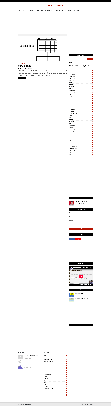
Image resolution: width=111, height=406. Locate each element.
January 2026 (81, 72)
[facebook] (91, 1)
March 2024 (81, 98)
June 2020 (81, 154)
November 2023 (81, 107)
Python (83, 62)
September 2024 (81, 90)
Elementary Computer (74, 65)
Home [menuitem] (20, 10)
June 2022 (81, 117)
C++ (55, 357)
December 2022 (81, 113)
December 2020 (81, 146)
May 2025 (81, 84)
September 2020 (81, 148)
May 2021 (81, 138)
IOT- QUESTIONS (55, 374)
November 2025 (81, 76)
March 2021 (81, 142)
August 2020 (81, 150)
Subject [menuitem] (25, 10)
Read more (22, 78)
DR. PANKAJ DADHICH (55, 5)
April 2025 (81, 86)
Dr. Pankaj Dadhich (22, 68)
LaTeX (55, 376)
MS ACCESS (55, 380)
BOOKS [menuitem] (31, 10)
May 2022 (81, 119)
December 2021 (81, 129)
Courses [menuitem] (70, 10)
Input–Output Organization (29, 360)
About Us (71, 67)
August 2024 (81, 92)
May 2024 (81, 94)
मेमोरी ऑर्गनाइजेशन (26, 365)
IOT (55, 372)
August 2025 (81, 78)
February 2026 (81, 70)
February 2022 (81, 125)
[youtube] (78, 239)
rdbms (55, 390)
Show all (65, 35)
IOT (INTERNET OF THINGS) (86, 66)
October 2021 (81, 131)
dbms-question (55, 365)
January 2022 (81, 127)
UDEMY (55, 395)
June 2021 (81, 135)
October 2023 (81, 109)
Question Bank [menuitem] (49, 10)
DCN (55, 367)
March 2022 (81, 123)
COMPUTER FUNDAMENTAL (55, 361)
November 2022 (81, 115)
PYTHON (55, 386)
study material (55, 392)
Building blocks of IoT (79, 293)
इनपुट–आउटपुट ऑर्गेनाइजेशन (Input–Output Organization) (31, 356)
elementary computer (55, 370)
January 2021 (81, 144)
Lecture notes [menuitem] (39, 10)
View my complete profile (79, 203)
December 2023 (81, 105)
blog (55, 355)
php (55, 384)
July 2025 (81, 80)
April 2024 (81, 96)
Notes (55, 382)
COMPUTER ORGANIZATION (55, 363)
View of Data (24, 65)
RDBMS (83, 64)
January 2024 (81, 103)
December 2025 (81, 74)
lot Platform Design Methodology (81, 298)
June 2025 (81, 82)
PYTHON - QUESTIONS (55, 388)
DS (55, 368)
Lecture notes (55, 378)
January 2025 (81, 88)
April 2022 (81, 121)
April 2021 (81, 140)
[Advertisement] (55, 23)
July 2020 (81, 152)
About (23, 1)
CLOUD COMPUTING (55, 359)
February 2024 (81, 101)
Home (19, 1)
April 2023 (81, 111)
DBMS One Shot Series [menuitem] (61, 10)
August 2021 (81, 133)
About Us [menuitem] (76, 10)
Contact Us (91, 404)
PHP (70, 64)
